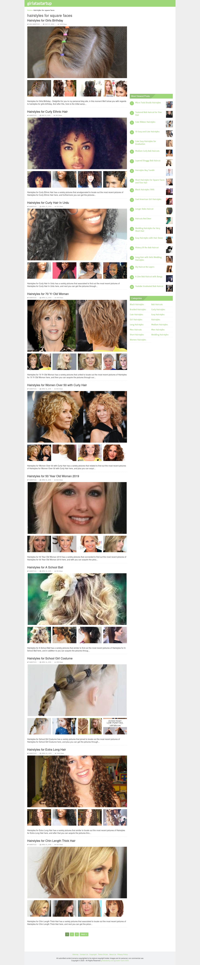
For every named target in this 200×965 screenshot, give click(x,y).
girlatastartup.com (107, 960)
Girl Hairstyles (34, 24)
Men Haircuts (136, 329)
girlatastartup (39, 3)
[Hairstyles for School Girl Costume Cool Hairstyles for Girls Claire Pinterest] (64, 727)
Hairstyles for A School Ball (45, 567)
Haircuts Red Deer (143, 218)
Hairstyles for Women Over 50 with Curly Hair (57, 385)
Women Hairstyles (138, 339)
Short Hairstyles (137, 334)
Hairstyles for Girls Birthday (45, 20)
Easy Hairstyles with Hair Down (149, 238)
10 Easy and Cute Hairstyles (147, 131)
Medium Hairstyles (159, 324)
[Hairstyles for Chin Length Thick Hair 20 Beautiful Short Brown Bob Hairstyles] (39, 909)
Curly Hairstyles (158, 309)
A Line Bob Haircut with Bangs (148, 276)
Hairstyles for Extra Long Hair (46, 749)
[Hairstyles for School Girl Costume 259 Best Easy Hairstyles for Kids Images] (115, 727)
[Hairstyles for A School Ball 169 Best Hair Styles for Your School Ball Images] (39, 636)
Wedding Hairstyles (159, 334)
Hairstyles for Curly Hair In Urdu (48, 202)
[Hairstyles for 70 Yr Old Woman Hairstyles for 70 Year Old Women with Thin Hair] (115, 363)
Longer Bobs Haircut (144, 209)
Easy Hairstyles (157, 314)
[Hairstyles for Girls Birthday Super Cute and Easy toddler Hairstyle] (39, 89)
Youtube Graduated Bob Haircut (149, 286)
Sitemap (75, 954)
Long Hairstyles (136, 324)
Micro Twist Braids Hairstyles (148, 102)
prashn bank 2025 (122, 960)
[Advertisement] (150, 50)
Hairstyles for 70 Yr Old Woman (48, 294)
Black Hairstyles (137, 304)
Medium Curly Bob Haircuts (147, 151)
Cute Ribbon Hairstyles (145, 122)
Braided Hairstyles (138, 309)
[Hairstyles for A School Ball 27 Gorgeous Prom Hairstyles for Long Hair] (89, 636)
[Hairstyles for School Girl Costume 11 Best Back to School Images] (39, 727)
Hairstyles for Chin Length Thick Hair (51, 840)
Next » (84, 934)
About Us (112, 954)
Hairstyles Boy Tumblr (145, 170)
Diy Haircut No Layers (144, 267)
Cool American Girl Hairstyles (148, 199)
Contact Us (84, 954)
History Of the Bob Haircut (147, 247)
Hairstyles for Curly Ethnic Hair (47, 111)
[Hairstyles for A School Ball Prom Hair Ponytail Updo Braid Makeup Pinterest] (64, 636)
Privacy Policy (122, 954)
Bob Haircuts (157, 304)
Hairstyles (32, 115)
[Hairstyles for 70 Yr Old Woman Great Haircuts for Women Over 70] (39, 363)
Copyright (93, 954)
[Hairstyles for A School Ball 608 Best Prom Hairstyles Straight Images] (115, 636)
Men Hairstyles (157, 329)
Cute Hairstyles (136, 314)
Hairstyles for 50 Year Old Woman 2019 (53, 476)
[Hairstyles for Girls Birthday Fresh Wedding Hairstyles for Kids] (64, 89)
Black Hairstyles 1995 (144, 189)
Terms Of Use (103, 954)
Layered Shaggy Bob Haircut (147, 160)
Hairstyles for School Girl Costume (50, 658)
